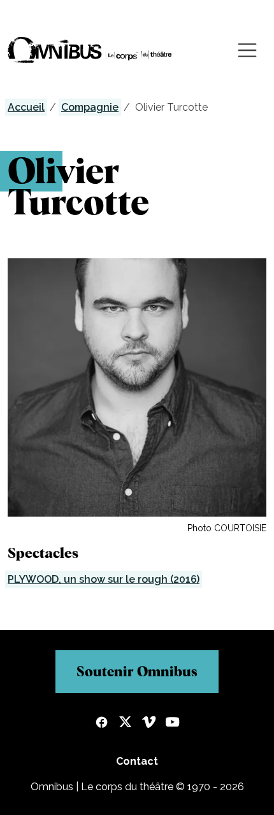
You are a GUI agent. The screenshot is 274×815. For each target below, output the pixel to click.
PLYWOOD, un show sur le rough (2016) (103, 579)
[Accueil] (90, 50)
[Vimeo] (148, 723)
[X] (125, 723)
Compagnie (90, 107)
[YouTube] (172, 723)
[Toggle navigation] (247, 50)
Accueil (26, 107)
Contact (137, 761)
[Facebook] (101, 723)
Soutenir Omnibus (137, 671)
